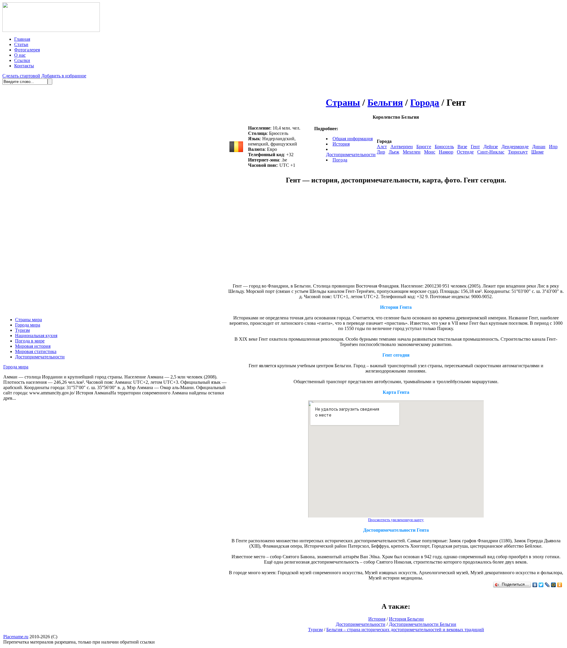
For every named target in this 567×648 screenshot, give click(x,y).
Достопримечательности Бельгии (422, 624)
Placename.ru (15, 636)
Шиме (537, 151)
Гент (475, 146)
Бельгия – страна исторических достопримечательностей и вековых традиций (405, 629)
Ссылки (22, 60)
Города (424, 102)
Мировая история (32, 346)
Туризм (22, 330)
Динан (538, 146)
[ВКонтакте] (535, 585)
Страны (343, 102)
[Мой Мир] (553, 585)
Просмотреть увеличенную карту (396, 520)
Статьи (21, 44)
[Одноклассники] (560, 585)
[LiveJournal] (547, 585)
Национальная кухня (36, 335)
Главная (22, 39)
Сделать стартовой (21, 75)
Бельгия (385, 102)
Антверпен (401, 146)
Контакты (24, 65)
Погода (340, 159)
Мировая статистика (35, 351)
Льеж (394, 151)
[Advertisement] (346, 236)
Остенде (465, 151)
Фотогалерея (27, 49)
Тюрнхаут (518, 151)
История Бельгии (406, 618)
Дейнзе (490, 146)
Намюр (446, 151)
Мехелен (412, 151)
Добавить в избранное (63, 75)
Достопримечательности (40, 356)
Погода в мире (30, 340)
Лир (381, 151)
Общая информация (353, 138)
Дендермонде (515, 146)
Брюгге (423, 146)
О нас (20, 55)
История (341, 143)
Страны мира (28, 319)
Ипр (553, 146)
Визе (462, 146)
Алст (382, 146)
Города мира (27, 324)
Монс (429, 151)
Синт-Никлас (490, 151)
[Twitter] (541, 585)
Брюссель (444, 146)
